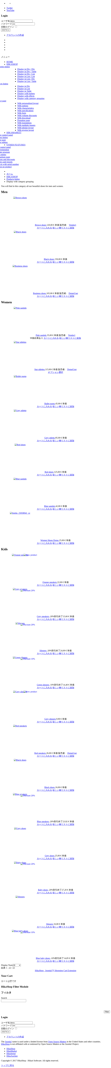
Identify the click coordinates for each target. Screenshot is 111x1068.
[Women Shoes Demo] (20, 513)
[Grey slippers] (20, 692)
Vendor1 (72, 225)
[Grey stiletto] (20, 410)
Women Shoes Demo (49, 540)
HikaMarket (11, 1051)
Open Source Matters (57, 1041)
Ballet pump (49, 403)
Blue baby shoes (43, 958)
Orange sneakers (50, 582)
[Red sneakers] (20, 726)
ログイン (5, 30)
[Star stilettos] (20, 342)
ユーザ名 (5, 21)
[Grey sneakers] (20, 589)
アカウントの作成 (15, 35)
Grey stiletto (49, 438)
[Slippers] (20, 623)
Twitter (9, 8)
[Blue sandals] (20, 479)
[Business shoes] (20, 266)
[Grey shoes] (20, 828)
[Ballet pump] (20, 376)
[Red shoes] (20, 445)
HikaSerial (11, 1053)
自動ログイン (7, 27)
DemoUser (73, 293)
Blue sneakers (43, 821)
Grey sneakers (43, 616)
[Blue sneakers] (20, 794)
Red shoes (49, 472)
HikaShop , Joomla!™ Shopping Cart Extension (55, 970)
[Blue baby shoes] (20, 931)
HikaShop (5, 1044)
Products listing (13, 179)
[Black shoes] (20, 232)
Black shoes (49, 259)
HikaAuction (12, 1056)
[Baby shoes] (20, 862)
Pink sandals (41, 335)
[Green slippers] (20, 657)
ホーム (9, 174)
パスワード (6, 24)
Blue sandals (50, 506)
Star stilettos (39, 369)
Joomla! (8, 1041)
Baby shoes (43, 890)
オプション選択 (55, 372)
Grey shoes (50, 856)
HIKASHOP (12, 177)
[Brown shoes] (20, 198)
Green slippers (43, 685)
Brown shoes (41, 225)
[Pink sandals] (20, 308)
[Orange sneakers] (20, 555)
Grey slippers (50, 719)
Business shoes (39, 293)
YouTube (10, 10)
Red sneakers (40, 753)
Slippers (43, 650)
